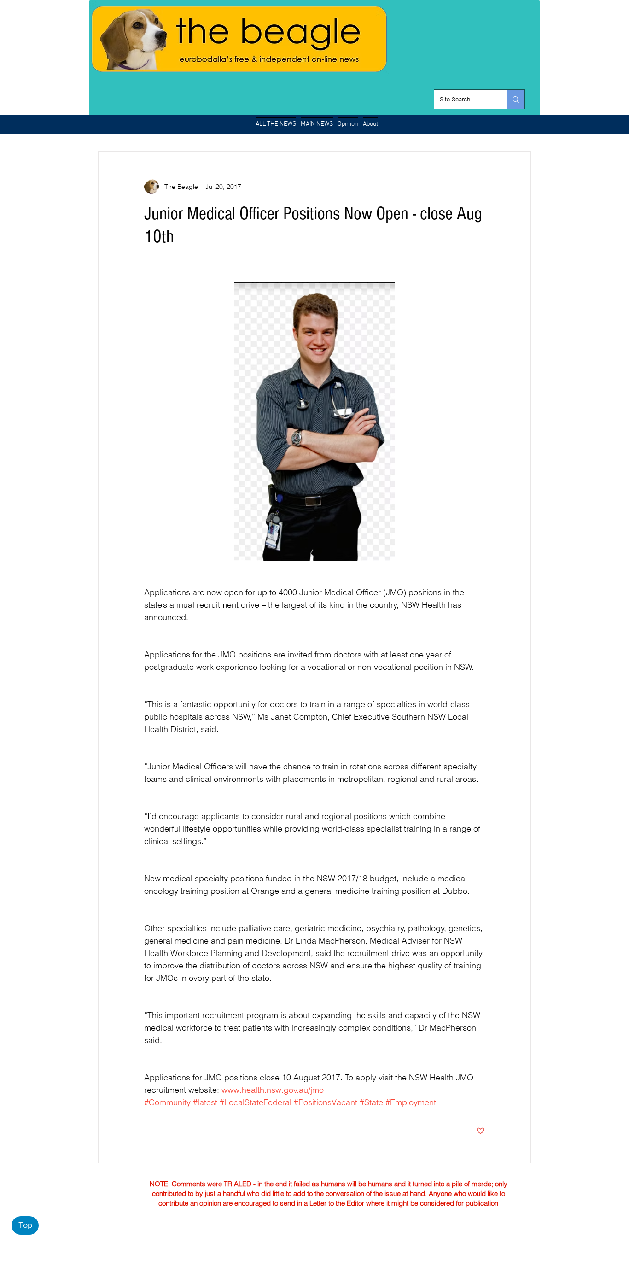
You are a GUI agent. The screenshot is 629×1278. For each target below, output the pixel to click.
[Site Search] (515, 99)
